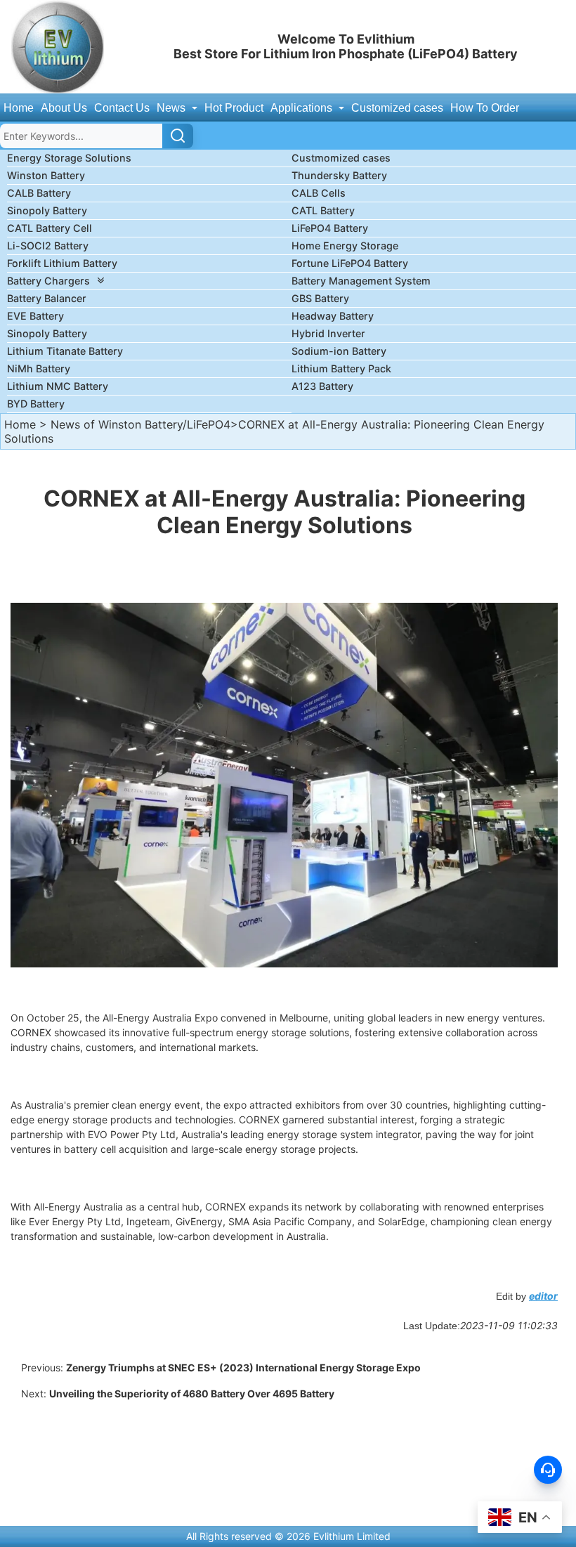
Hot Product (233, 108)
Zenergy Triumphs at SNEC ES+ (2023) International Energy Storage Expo (243, 1367)
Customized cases (397, 108)
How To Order (484, 108)
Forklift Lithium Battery (62, 263)
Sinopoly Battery (47, 210)
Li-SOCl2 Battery (48, 246)
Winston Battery (46, 175)
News (172, 108)
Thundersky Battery (339, 175)
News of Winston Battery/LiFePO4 (140, 424)
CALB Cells (319, 193)
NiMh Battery (38, 368)
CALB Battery (39, 193)
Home (19, 108)
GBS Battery (320, 298)
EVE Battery (35, 316)
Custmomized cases (341, 158)
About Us (64, 108)
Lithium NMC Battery (57, 386)
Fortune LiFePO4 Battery (350, 263)
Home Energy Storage (345, 246)
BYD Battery (36, 404)
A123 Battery (322, 386)
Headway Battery (333, 316)
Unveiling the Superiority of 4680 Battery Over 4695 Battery (191, 1393)
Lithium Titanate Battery (65, 351)
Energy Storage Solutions (69, 158)
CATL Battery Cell (49, 228)
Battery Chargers (48, 281)
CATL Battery (323, 210)
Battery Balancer (46, 298)
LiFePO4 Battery (330, 228)
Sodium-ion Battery (339, 351)
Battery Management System (361, 281)
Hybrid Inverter (328, 333)
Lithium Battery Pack (341, 368)
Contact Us (122, 108)
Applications (302, 108)
